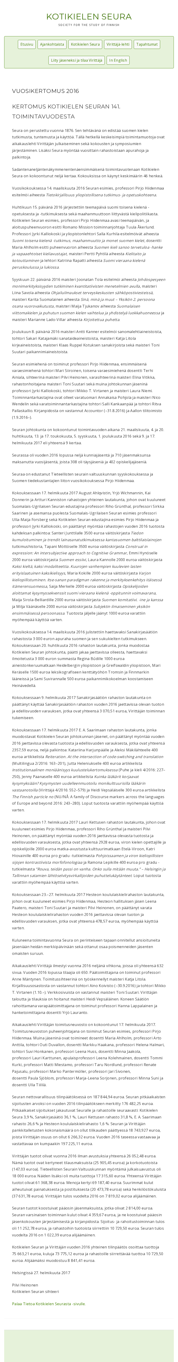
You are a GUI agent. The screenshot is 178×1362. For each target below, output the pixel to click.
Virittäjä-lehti (118, 44)
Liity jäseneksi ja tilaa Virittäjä (76, 60)
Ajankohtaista (52, 44)
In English (118, 60)
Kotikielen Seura (89, 16)
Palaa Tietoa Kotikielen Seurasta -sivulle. (49, 1303)
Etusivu (26, 44)
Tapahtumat (146, 44)
